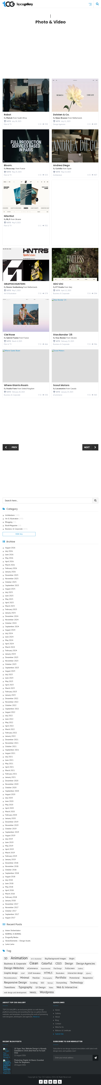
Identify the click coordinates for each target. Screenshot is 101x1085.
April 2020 (9, 808)
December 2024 (11, 616)
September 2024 (12, 626)
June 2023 (9, 678)
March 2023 (10, 688)
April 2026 (9, 561)
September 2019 (12, 832)
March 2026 (10, 565)
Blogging (10, 522)
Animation (19, 958)
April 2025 (9, 602)
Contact (58, 1024)
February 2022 (11, 733)
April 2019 (9, 849)
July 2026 (9, 551)
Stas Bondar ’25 (62, 334)
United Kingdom (28, 388)
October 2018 (10, 870)
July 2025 (9, 592)
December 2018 (11, 863)
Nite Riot (9, 216)
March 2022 (10, 729)
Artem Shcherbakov (13, 930)
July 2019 (9, 839)
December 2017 (11, 904)
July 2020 (9, 798)
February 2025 (11, 609)
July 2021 (9, 757)
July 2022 (9, 716)
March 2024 (10, 647)
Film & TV (7, 124)
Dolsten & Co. (61, 114)
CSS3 (58, 963)
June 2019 (9, 842)
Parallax (36, 978)
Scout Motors (61, 385)
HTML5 (48, 972)
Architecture (57, 175)
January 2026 (10, 572)
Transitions (9, 987)
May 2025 (9, 599)
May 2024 (9, 640)
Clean (33, 963)
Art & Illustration (10, 293)
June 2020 (9, 801)
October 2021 (10, 746)
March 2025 (10, 606)
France (22, 168)
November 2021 (11, 743)
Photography (47, 978)
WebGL (33, 992)
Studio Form (11, 388)
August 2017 (10, 918)
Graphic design (10, 973)
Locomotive (60, 388)
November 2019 (11, 825)
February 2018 (11, 897)
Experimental (45, 968)
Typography (25, 987)
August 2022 (10, 712)
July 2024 (9, 633)
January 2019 (10, 859)
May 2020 (9, 805)
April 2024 (9, 644)
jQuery (88, 973)
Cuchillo (58, 168)
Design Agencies (59, 124)
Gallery (80, 968)
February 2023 (11, 692)
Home (57, 1010)
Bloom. (8, 165)
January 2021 (10, 777)
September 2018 (12, 873)
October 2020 (10, 787)
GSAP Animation (34, 973)
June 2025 (9, 596)
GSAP (23, 973)
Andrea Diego (61, 165)
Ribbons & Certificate (63, 1030)
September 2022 (12, 709)
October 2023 (10, 664)
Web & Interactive (67, 987)
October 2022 (10, 705)
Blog (57, 1020)
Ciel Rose (9, 334)
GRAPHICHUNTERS (14, 284)
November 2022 (11, 702)
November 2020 (11, 784)
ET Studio (59, 287)
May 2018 (9, 887)
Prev (14, 447)
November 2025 (11, 578)
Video (51, 987)
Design (69, 963)
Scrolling (33, 982)
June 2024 (9, 637)
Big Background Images (55, 958)
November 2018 (11, 866)
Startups (50, 983)
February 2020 (11, 815)
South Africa (22, 118)
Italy (70, 287)
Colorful (47, 963)
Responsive (88, 977)
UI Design (41, 987)
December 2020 (11, 781)
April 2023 (9, 685)
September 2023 (12, 668)
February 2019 (11, 856)
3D (5, 958)
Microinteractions (10, 978)
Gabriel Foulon (12, 338)
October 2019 (10, 829)
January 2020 (10, 818)
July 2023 (9, 674)
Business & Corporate (61, 293)
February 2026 (11, 568)
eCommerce (57, 395)
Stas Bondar (60, 338)
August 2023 (10, 671)
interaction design (75, 973)
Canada (73, 388)
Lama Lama (9, 944)
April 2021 (9, 767)
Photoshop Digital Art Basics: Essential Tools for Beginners (29, 1061)
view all (19, 534)
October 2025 (10, 582)
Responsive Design (15, 982)
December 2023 (11, 657)
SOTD (8, 121)
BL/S (8, 219)
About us (36, 1017)
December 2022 (11, 698)
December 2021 (11, 739)
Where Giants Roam (16, 385)
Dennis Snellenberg (14, 287)
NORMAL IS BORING (13, 934)
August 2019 (10, 835)
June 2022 (9, 719)
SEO (42, 982)
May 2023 (9, 681)
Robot (7, 114)
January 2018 (10, 900)
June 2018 (9, 883)
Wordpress (47, 992)
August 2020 (10, 794)
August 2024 (10, 630)
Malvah (9, 118)
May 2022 (9, 722)
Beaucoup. (10, 168)
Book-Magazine (13, 525)
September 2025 (12, 585)
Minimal (24, 977)
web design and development (15, 992)
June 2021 (9, 760)
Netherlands (77, 118)
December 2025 (11, 575)
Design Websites (14, 968)
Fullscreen (70, 968)
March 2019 (10, 853)
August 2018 (10, 877)
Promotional (74, 978)
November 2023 (11, 661)
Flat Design (58, 968)
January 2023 (10, 695)
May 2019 (9, 846)
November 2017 (11, 907)
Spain (69, 168)
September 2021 (12, 750)
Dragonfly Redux (11, 937)
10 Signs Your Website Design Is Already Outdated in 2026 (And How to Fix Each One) (30, 1050)
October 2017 (10, 911)
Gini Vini (58, 284)
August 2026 (10, 548)
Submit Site (59, 1034)
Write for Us (59, 1027)
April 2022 (9, 726)
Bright (71, 958)
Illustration (60, 973)
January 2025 (10, 613)
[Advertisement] (52, 53)
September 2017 (12, 914)
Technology (76, 982)
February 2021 (11, 774)
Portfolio (60, 977)
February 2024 (11, 650)
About (57, 1017)
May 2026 (9, 558)
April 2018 (9, 890)
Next (87, 447)
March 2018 (10, 894)
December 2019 (11, 822)
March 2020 (10, 811)
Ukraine (18, 219)
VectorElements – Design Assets (18, 941)
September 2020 (12, 791)
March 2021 (10, 770)
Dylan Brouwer (61, 118)
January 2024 (10, 654)
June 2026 (9, 555)
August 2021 (10, 753)
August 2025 (10, 589)
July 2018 (9, 880)
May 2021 (9, 763)
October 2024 (10, 623)
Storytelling (61, 982)
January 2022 (10, 736)
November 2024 (11, 620)
